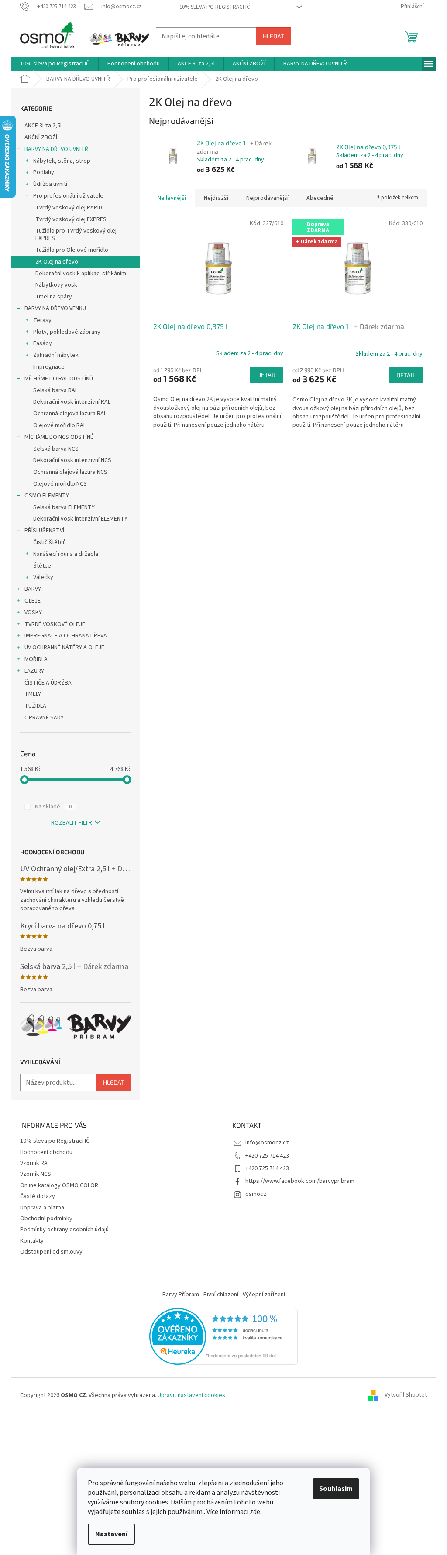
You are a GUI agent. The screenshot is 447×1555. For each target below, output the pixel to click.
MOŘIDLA (36, 659)
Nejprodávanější (267, 198)
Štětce (42, 566)
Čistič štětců (49, 542)
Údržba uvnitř (50, 184)
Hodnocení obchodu (46, 1152)
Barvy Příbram (180, 1294)
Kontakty (32, 1240)
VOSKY (33, 612)
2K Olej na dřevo (56, 261)
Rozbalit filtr (71, 823)
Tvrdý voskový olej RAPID (68, 207)
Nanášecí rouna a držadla (65, 554)
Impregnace (49, 367)
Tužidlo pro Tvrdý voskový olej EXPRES (76, 234)
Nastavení (111, 1534)
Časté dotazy (37, 1196)
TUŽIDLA (35, 706)
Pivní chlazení (220, 1294)
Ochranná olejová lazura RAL (70, 413)
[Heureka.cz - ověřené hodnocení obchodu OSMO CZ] (223, 1336)
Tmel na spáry (53, 296)
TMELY (32, 694)
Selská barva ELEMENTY (64, 507)
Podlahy (43, 172)
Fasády (42, 343)
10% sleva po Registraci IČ (214, 7)
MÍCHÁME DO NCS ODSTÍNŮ (59, 437)
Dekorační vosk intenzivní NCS (72, 460)
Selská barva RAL (55, 390)
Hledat (273, 36)
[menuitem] (54, 64)
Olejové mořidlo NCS (60, 484)
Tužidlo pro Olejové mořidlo (71, 250)
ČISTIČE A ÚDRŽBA (48, 682)
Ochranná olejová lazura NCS (70, 472)
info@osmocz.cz (267, 1142)
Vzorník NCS (35, 1174)
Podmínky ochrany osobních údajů (64, 1229)
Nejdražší (216, 198)
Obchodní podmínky (46, 1218)
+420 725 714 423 (267, 1155)
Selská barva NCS (56, 449)
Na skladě (53, 806)
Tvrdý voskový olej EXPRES (71, 219)
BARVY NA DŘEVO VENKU (55, 308)
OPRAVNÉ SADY (44, 717)
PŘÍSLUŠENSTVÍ (44, 530)
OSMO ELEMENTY (46, 495)
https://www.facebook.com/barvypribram (299, 1181)
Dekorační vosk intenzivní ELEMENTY (80, 518)
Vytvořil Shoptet (406, 1395)
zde (255, 1512)
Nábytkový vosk (56, 285)
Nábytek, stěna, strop (61, 161)
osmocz (255, 1194)
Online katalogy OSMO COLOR (59, 1185)
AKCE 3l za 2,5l (43, 125)
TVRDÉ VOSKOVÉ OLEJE (54, 624)
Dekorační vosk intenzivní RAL (71, 401)
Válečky (43, 577)
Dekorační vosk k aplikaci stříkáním (80, 273)
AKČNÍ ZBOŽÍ (40, 137)
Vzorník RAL (35, 1163)
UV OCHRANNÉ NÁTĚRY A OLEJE (64, 647)
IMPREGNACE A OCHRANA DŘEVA (65, 635)
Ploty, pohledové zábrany (66, 332)
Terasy (42, 320)
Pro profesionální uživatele (68, 196)
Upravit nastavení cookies (191, 1395)
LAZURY (34, 671)
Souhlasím (336, 1488)
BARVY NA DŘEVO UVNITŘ (56, 149)
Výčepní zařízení (264, 1294)
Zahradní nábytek (56, 355)
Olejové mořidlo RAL (59, 425)
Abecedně (320, 198)
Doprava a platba (42, 1207)
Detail (266, 374)
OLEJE (32, 600)
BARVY (32, 589)
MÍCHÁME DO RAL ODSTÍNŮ (58, 378)
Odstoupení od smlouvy (51, 1251)
